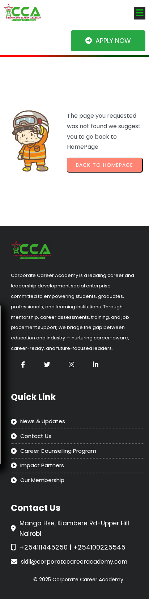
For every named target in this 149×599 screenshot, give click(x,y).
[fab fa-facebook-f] (23, 364)
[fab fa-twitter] (47, 364)
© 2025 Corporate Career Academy (78, 579)
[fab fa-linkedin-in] (96, 364)
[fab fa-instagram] (71, 364)
